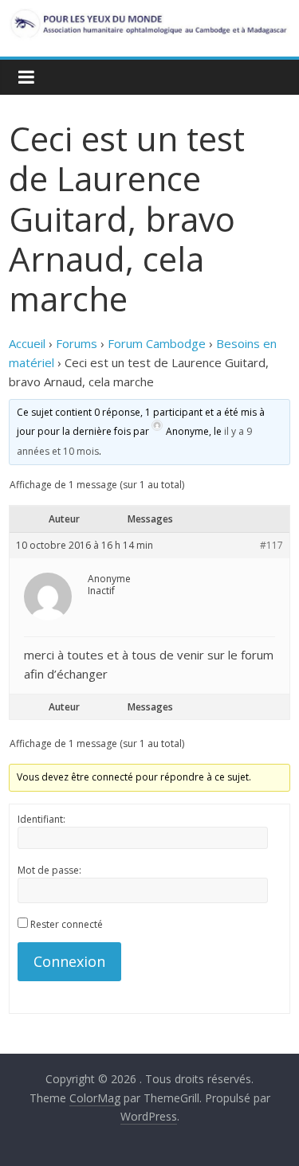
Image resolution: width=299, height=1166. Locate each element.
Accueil (27, 343)
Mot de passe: (49, 870)
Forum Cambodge (157, 343)
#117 (271, 545)
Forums (76, 343)
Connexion (69, 961)
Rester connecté (66, 924)
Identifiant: (41, 819)
